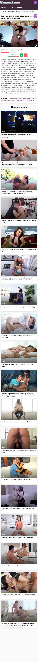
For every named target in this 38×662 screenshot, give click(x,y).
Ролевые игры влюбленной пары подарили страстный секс (18, 509)
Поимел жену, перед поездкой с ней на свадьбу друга (18, 594)
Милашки (33, 98)
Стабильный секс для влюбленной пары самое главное (18, 566)
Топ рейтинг (18, 7)
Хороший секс (5, 100)
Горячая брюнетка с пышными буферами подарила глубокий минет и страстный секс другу (17, 192)
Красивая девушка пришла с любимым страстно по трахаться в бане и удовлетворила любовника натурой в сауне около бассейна (18, 394)
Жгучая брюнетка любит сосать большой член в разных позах (19, 451)
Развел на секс (30, 100)
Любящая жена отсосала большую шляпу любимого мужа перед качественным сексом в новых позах (17, 163)
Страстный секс (20, 100)
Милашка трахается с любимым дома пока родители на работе (19, 221)
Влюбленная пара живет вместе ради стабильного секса (19, 422)
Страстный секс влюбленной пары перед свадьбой (17, 537)
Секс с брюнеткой (24, 98)
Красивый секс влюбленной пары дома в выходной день (17, 365)
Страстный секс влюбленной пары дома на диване (17, 479)
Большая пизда (13, 98)
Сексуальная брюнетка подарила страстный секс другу (18, 307)
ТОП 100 (10, 7)
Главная (3, 7)
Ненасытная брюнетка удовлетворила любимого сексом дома (19, 250)
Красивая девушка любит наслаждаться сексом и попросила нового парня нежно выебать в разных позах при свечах (19, 135)
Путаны (12, 100)
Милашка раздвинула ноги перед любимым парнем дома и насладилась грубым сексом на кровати (17, 279)
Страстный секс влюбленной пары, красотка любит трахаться (17, 336)
